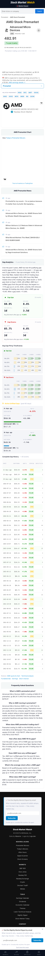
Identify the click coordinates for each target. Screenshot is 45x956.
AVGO (5, 96)
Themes (22, 908)
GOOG (11, 96)
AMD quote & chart (13, 676)
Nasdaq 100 (22, 875)
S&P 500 (22, 868)
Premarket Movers (22, 845)
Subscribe (12, 818)
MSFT (30, 92)
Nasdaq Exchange (22, 878)
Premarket (4, 17)
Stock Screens (22, 859)
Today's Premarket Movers (15, 138)
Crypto (22, 882)
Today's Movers (22, 849)
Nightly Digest (22, 915)
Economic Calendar (22, 905)
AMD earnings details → (17, 82)
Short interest (24, 678)
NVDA (19, 92)
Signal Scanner (22, 856)
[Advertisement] (22, 61)
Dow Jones (22, 872)
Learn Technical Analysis (22, 912)
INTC (25, 92)
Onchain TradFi (22, 885)
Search (39, 11)
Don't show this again (22, 947)
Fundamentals (6, 678)
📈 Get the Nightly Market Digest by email (21, 800)
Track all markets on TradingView (22, 183)
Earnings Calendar (22, 898)
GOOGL (36, 92)
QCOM (32, 96)
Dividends (22, 901)
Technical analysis (27, 676)
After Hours (22, 852)
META (16, 96)
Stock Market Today (22, 918)
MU (27, 96)
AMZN (22, 96)
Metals (22, 889)
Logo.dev (32, 836)
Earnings (15, 678)
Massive (18, 836)
